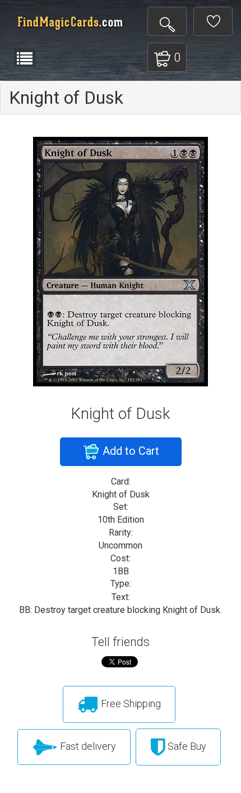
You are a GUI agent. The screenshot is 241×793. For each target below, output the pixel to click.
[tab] (120, 97)
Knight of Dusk (66, 97)
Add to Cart (129, 451)
